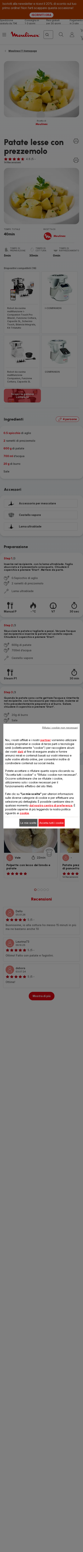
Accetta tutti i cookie (51, 822)
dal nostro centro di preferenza (50, 805)
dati (20, 751)
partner (45, 739)
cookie (24, 813)
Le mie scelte (28, 822)
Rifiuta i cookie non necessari (60, 727)
